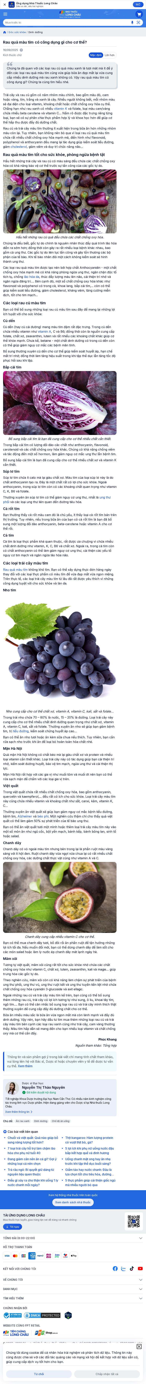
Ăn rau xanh (23, 1121)
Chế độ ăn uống (60, 1121)
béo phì (42, 816)
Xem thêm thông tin (17, 1111)
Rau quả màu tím (15, 570)
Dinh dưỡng (40, 1121)
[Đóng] (4, 4)
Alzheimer (24, 816)
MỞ (138, 4)
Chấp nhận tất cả (107, 1374)
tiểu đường (21, 731)
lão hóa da (31, 277)
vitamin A (44, 331)
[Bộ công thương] (12, 1315)
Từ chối (39, 1374)
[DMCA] (42, 1315)
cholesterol (19, 147)
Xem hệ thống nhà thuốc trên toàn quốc (73, 1195)
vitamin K (60, 108)
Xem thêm (25, 1066)
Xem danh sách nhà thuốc (72, 1202)
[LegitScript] (82, 1315)
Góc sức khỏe (17, 32)
